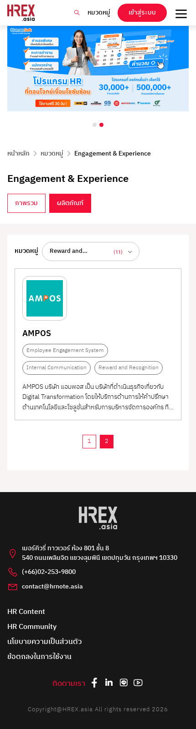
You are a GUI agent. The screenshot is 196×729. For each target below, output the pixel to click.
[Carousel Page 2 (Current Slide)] (101, 125)
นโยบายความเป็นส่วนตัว (44, 642)
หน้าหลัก (18, 154)
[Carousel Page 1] (95, 125)
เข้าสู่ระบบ (142, 12)
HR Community (32, 627)
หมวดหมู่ (99, 13)
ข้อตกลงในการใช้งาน (39, 657)
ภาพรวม (26, 203)
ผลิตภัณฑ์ (70, 203)
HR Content (26, 612)
